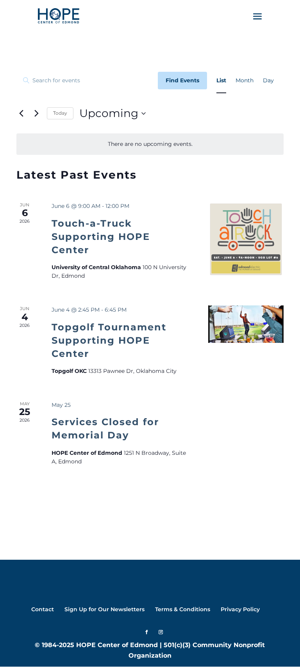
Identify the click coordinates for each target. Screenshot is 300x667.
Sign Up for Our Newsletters (104, 609)
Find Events (182, 80)
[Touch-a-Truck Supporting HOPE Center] (246, 239)
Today (60, 113)
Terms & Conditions (182, 609)
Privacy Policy (240, 609)
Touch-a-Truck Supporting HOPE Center (101, 236)
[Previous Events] (21, 113)
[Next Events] (36, 113)
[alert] (150, 144)
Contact (42, 609)
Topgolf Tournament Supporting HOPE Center (109, 340)
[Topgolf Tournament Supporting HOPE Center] (246, 324)
